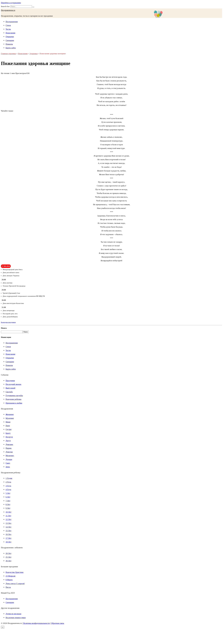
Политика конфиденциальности (36, 623)
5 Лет (8, 493)
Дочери (9, 459)
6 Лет (8, 497)
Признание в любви (14, 403)
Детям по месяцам (13, 614)
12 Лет (8, 519)
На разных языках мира (16, 617)
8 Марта (9, 580)
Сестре (8, 429)
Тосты (8, 29)
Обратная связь (57, 623)
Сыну (8, 463)
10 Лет (8, 512)
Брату (8, 433)
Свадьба (9, 392)
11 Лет (8, 516)
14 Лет (8, 527)
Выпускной (10, 388)
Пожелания (10, 33)
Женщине (10, 414)
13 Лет (8, 523)
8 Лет (8, 504)
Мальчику (10, 455)
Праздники (10, 380)
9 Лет (8, 508)
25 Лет (8, 557)
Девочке (9, 452)
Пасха (8, 587)
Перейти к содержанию (11, 3)
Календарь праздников (8, 322)
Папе (8, 426)
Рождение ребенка (13, 399)
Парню (8, 448)
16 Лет (8, 534)
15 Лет (8, 531)
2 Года (8, 482)
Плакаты (9, 44)
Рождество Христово (14, 572)
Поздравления (12, 22)
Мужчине (10, 418)
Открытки (10, 36)
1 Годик (9, 478)
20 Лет (8, 553)
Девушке (9, 444)
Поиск (4, 328)
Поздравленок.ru (8, 10)
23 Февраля (10, 576)
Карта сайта (11, 48)
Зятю (8, 467)
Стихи (8, 25)
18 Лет (8, 542)
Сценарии (10, 40)
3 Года (8, 486)
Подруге (9, 437)
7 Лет (8, 501)
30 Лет (8, 561)
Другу (8, 441)
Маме (8, 422)
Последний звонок (13, 384)
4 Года (8, 489)
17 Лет (8, 538)
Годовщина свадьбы (14, 395)
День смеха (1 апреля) (15, 583)
